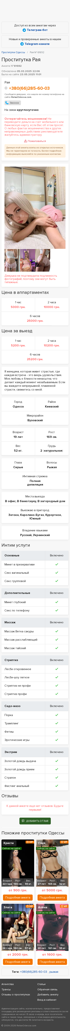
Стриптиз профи (15, 694)
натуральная (53, 451)
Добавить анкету (47, 994)
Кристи (9, 843)
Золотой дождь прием (19, 769)
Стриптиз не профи (17, 686)
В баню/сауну (26, 501)
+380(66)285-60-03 (29, 88)
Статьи (41, 984)
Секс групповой (15, 581)
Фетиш (9, 732)
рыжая (53, 972)
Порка (8, 715)
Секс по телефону (16, 610)
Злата (8, 907)
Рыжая (52, 467)
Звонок (14, 102)
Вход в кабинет (46, 999)
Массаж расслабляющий (20, 640)
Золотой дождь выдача (20, 761)
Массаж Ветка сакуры (19, 631)
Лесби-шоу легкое (16, 677)
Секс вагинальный (16, 573)
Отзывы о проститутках (15, 994)
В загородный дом (51, 501)
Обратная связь (47, 989)
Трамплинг (11, 723)
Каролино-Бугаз (32, 515)
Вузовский (35, 420)
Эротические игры (16, 740)
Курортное (53, 515)
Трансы (6, 989)
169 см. (52, 437)
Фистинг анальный (16, 786)
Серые (18, 467)
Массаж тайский (15, 648)
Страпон (10, 778)
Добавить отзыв (37, 821)
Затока (13, 515)
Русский (26, 535)
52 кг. (18, 451)
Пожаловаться (37, 141)
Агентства (7, 984)
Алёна (42, 907)
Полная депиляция (35, 482)
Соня (41, 843)
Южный (35, 518)
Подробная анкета (17, 897)
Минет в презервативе (19, 564)
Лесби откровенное (17, 669)
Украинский (41, 535)
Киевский (52, 406)
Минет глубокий (15, 602)
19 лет (18, 437)
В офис (10, 501)
